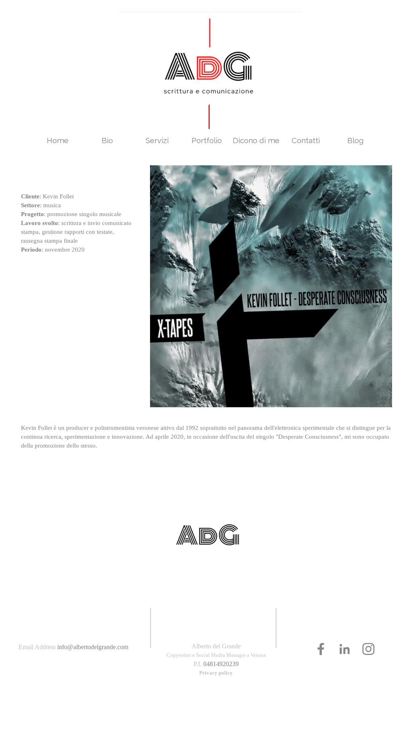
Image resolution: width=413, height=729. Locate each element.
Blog (355, 140)
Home (58, 140)
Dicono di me (256, 140)
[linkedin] (345, 649)
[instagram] (368, 649)
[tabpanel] (77, 209)
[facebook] (321, 649)
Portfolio (207, 140)
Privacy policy (216, 673)
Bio (107, 140)
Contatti (306, 140)
